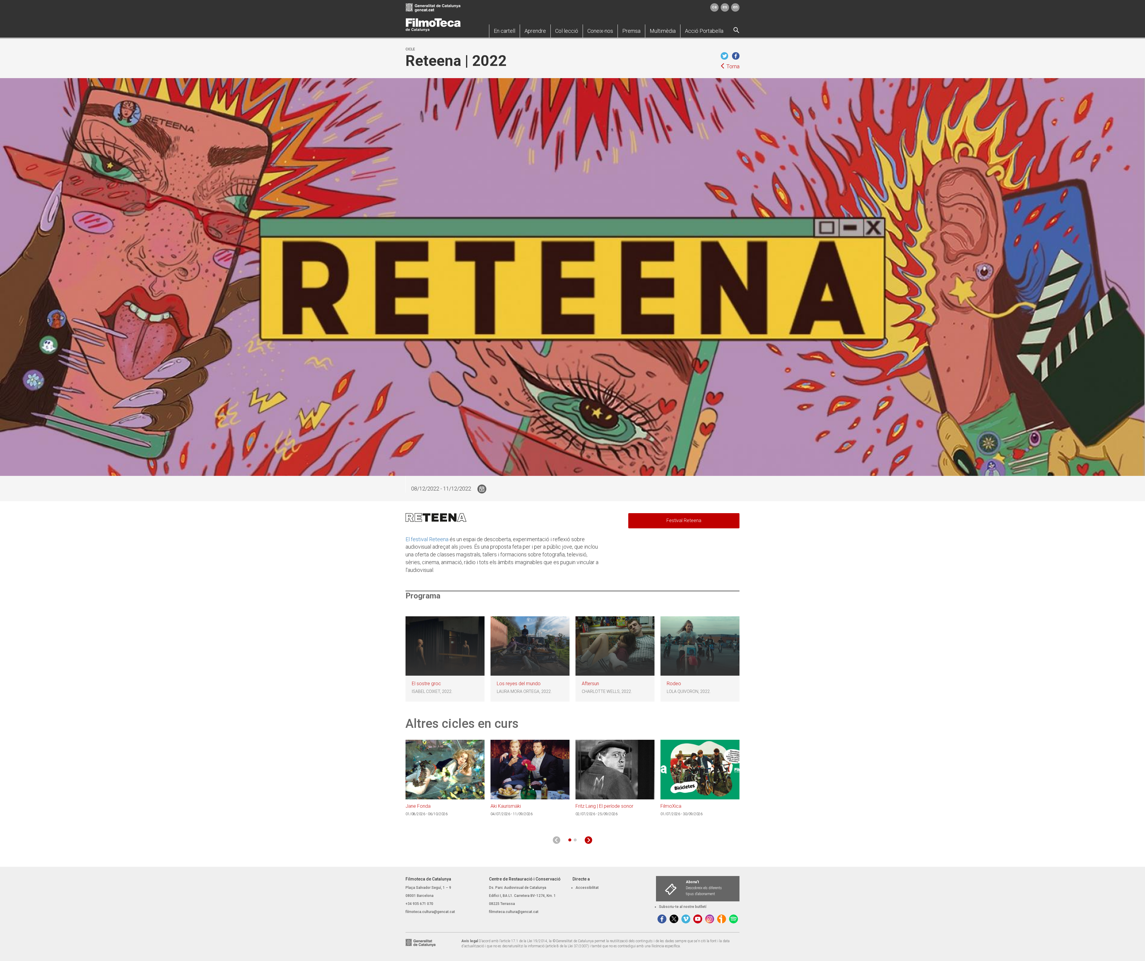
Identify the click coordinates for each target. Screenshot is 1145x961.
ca (714, 6)
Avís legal (469, 941)
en (735, 6)
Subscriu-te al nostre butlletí (682, 907)
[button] (504, 31)
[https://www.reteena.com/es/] (436, 517)
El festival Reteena (427, 539)
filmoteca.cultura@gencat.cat (430, 912)
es (724, 6)
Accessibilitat (587, 888)
